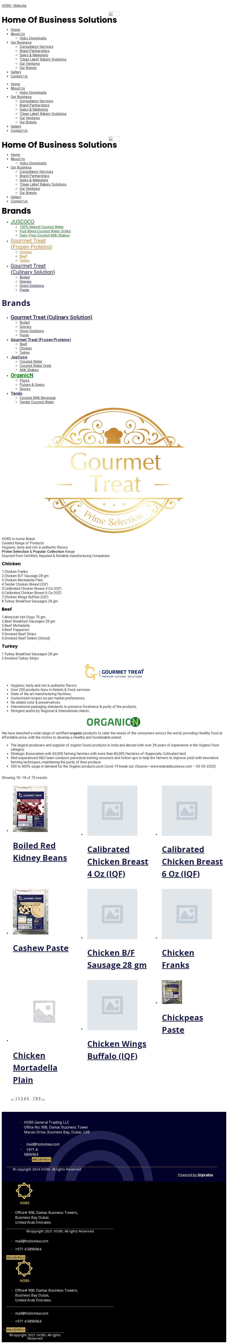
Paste (24, 290)
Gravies (25, 281)
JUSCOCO (22, 222)
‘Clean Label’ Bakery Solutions (43, 59)
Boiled (25, 277)
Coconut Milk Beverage (38, 398)
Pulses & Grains (32, 385)
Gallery (16, 72)
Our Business (21, 42)
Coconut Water (31, 361)
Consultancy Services (36, 47)
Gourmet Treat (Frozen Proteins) (31, 244)
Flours (24, 380)
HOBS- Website (14, 6)
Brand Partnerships (34, 51)
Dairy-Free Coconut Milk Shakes (45, 235)
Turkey (25, 260)
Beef (23, 256)
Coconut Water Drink (35, 366)
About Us (18, 34)
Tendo (16, 393)
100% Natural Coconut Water (42, 227)
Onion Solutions (32, 286)
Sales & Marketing (34, 55)
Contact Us (19, 76)
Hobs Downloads (33, 38)
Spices (25, 389)
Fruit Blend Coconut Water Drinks (45, 231)
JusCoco (19, 357)
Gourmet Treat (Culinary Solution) (33, 269)
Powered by (195, 1174)
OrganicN (22, 375)
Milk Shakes (29, 370)
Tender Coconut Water (37, 402)
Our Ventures (30, 63)
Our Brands (28, 68)
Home (15, 30)
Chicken (26, 252)
